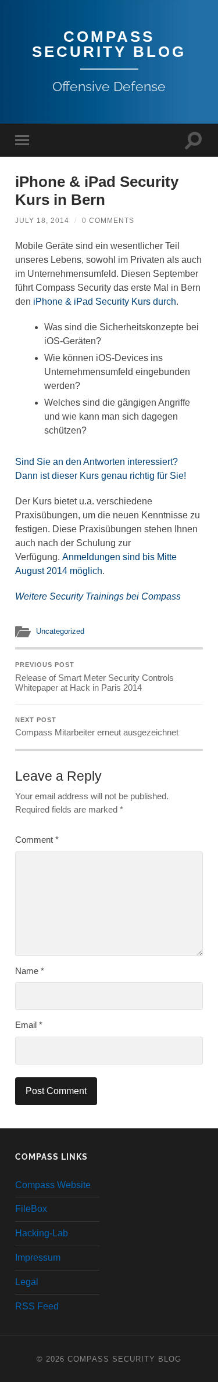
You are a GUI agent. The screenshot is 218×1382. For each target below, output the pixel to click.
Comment (37, 840)
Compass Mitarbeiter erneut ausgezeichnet (96, 727)
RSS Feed (37, 1306)
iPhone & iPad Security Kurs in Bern (96, 191)
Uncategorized (60, 631)
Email (28, 1025)
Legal (26, 1282)
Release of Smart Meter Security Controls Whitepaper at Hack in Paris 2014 (94, 676)
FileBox (31, 1209)
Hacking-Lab (41, 1233)
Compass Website (53, 1185)
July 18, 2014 (42, 220)
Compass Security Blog (109, 44)
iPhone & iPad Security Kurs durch (104, 301)
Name (29, 971)
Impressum (37, 1257)
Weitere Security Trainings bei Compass (98, 596)
